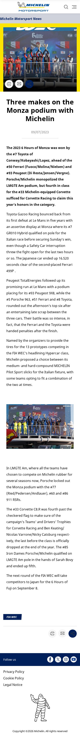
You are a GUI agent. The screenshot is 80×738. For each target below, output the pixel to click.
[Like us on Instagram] (66, 659)
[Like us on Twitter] (58, 659)
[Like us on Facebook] (50, 659)
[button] (66, 7)
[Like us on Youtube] (74, 659)
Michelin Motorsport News (21, 18)
